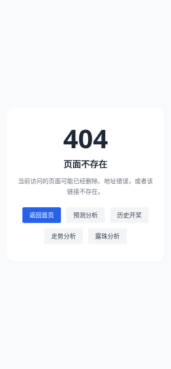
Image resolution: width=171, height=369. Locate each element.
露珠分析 (107, 236)
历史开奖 (129, 215)
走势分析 (63, 236)
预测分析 (85, 215)
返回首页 (41, 215)
